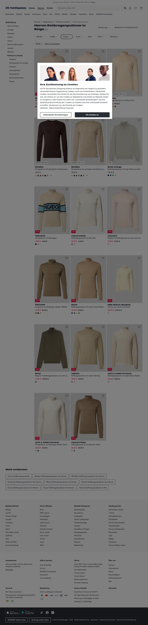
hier (60, 105)
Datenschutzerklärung (57, 108)
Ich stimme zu (92, 115)
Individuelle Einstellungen (55, 115)
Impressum (70, 108)
